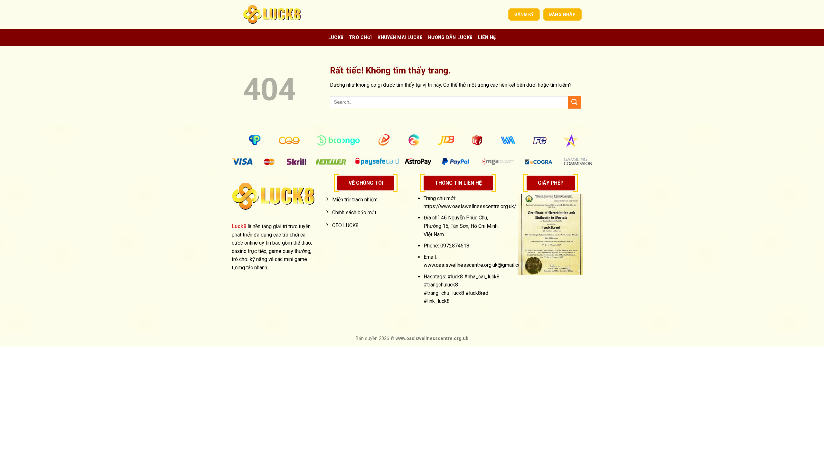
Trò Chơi (360, 37)
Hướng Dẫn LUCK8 (450, 37)
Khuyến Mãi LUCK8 (400, 37)
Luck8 (239, 226)
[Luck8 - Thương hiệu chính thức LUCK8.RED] (275, 14)
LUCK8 (335, 37)
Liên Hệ (487, 37)
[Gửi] (574, 102)
